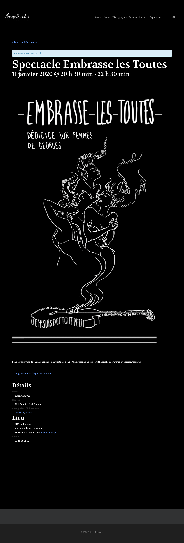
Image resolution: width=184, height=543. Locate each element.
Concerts (19, 412)
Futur (28, 412)
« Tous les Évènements (24, 42)
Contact (143, 17)
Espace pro (155, 17)
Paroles (133, 17)
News (107, 17)
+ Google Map (48, 432)
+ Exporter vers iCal (41, 373)
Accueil (98, 17)
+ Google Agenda (21, 373)
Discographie (119, 17)
